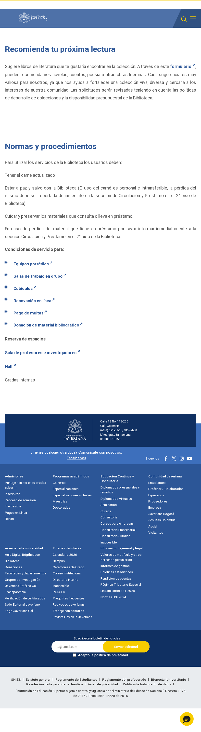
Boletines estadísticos (116, 572)
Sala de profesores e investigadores (40, 352)
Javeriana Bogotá (161, 514)
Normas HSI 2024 (113, 597)
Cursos (105, 511)
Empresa (154, 507)
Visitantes (155, 532)
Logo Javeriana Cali (19, 611)
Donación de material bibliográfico (46, 325)
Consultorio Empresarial (118, 530)
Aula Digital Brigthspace (22, 554)
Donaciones (13, 567)
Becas (9, 519)
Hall (9, 366)
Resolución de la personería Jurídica (55, 684)
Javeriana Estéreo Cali (21, 586)
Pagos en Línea (16, 513)
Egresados (156, 495)
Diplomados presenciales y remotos (119, 489)
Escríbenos (76, 458)
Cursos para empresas (117, 523)
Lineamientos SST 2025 (117, 591)
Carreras (59, 483)
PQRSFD (59, 592)
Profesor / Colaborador (165, 489)
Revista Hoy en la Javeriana (72, 617)
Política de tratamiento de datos (147, 684)
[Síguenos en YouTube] (189, 458)
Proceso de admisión (20, 500)
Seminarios (108, 505)
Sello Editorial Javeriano (22, 604)
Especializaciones (65, 489)
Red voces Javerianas (69, 604)
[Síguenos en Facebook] (166, 458)
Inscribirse (12, 494)
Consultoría (108, 517)
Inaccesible (13, 506)
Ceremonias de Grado (68, 567)
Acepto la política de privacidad (103, 655)
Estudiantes (156, 483)
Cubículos (23, 288)
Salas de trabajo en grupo (38, 276)
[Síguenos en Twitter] (174, 458)
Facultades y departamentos (25, 573)
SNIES (16, 679)
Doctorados (61, 507)
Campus (59, 561)
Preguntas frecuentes (68, 598)
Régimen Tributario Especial (120, 584)
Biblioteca (12, 561)
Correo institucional (67, 573)
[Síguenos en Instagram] (181, 458)
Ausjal (152, 526)
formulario (180, 66)
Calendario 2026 (65, 554)
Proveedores (157, 501)
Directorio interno (65, 580)
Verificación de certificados (25, 598)
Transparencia (15, 592)
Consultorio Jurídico (115, 536)
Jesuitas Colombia (162, 520)
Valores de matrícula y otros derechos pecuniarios (120, 557)
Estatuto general (38, 679)
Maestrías (60, 501)
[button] (187, 719)
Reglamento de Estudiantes (76, 679)
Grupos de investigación (22, 580)
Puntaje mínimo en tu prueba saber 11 (25, 485)
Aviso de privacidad (103, 684)
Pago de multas (28, 312)
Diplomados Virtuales (116, 499)
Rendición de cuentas (115, 578)
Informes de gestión (115, 566)
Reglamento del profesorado (124, 679)
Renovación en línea (32, 300)
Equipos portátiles (31, 263)
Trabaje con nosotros (68, 611)
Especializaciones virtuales (72, 495)
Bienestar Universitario (169, 679)
